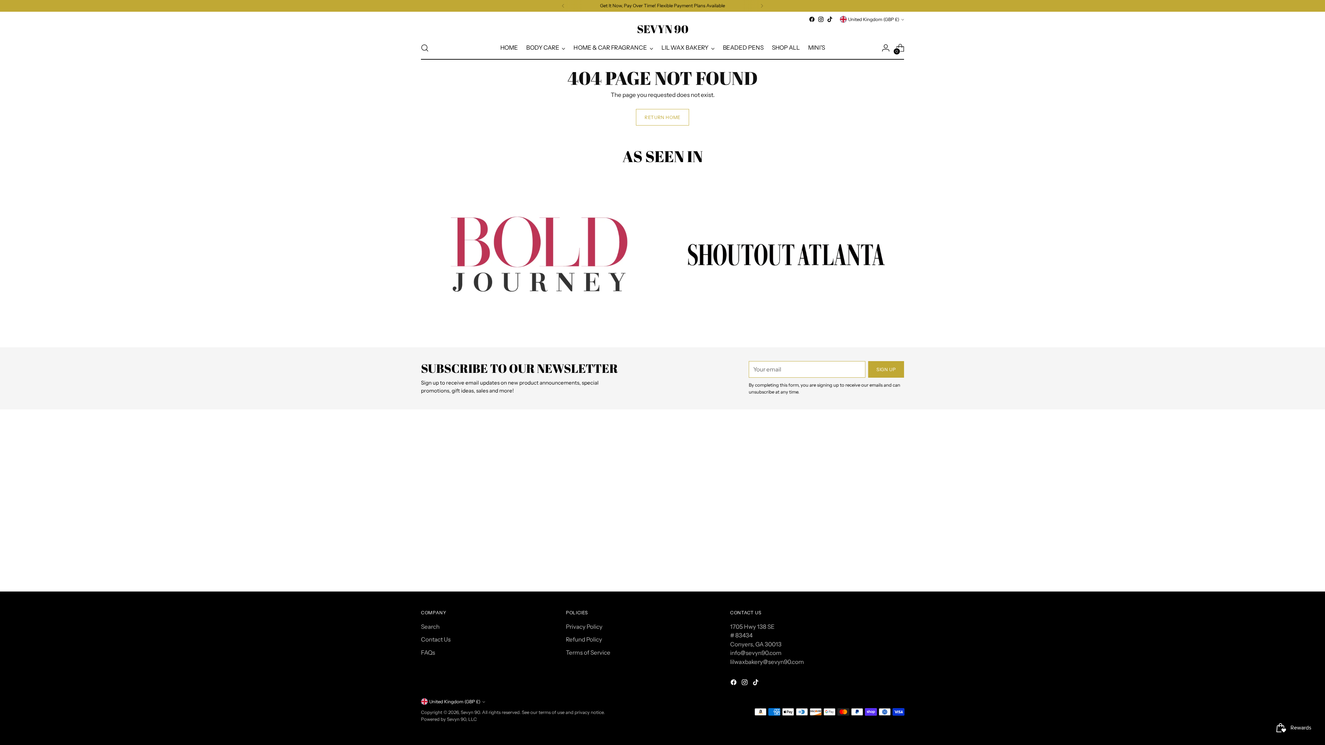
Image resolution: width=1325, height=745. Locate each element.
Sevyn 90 (470, 712)
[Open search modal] (425, 48)
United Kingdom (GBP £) (873, 19)
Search (430, 626)
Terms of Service (588, 652)
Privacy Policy (584, 626)
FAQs (428, 652)
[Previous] (563, 6)
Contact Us (436, 639)
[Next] (761, 6)
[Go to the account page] (886, 48)
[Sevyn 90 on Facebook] (812, 19)
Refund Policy (584, 639)
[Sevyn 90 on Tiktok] (830, 19)
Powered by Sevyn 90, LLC (449, 719)
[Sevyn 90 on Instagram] (821, 19)
